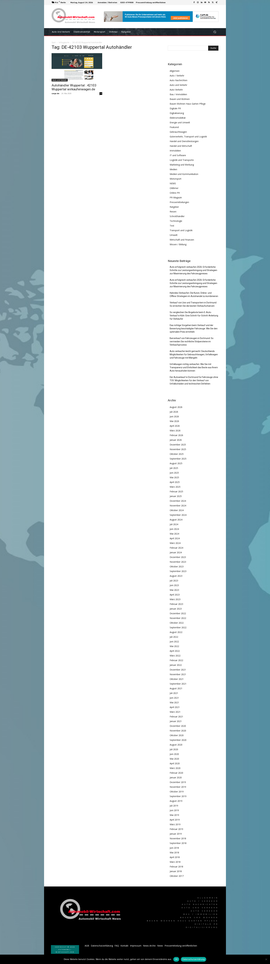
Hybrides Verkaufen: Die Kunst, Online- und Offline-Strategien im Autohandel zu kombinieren (194, 294)
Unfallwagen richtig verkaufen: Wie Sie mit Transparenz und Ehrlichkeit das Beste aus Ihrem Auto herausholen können (194, 367)
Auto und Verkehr (59, 80)
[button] (214, 32)
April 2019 (175, 819)
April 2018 (175, 857)
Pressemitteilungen (179, 202)
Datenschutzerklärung (193, 959)
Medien (173, 169)
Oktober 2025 (177, 453)
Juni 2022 (174, 641)
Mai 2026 (174, 421)
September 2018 (178, 843)
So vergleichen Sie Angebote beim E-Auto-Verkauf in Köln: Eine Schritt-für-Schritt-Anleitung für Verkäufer (194, 315)
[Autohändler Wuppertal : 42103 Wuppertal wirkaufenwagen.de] (77, 67)
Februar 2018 (176, 866)
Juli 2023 (174, 580)
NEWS (173, 183)
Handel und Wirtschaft (181, 145)
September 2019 (178, 796)
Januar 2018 (176, 871)
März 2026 (175, 430)
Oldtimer (174, 188)
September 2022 (178, 627)
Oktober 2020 (177, 735)
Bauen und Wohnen (180, 99)
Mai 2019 (174, 814)
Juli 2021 (174, 693)
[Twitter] (213, 2)
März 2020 (175, 768)
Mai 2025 (174, 477)
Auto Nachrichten (178, 80)
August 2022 (176, 632)
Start (54, 42)
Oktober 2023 (177, 566)
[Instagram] (198, 2)
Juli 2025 (174, 468)
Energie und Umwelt (180, 122)
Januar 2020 (176, 777)
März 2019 (175, 824)
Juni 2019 (174, 810)
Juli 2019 (174, 805)
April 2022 (175, 650)
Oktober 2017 (177, 875)
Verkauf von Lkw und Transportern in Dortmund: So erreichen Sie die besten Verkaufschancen (193, 304)
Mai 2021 (174, 702)
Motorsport (175, 178)
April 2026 (175, 425)
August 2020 (176, 744)
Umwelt (174, 234)
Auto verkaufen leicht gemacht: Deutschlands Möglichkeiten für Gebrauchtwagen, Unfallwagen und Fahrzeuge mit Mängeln (194, 354)
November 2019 (178, 786)
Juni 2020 (174, 754)
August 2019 (176, 800)
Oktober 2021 (177, 679)
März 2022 (175, 655)
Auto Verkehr (176, 89)
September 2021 (178, 683)
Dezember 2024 (178, 500)
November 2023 (178, 561)
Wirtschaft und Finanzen (182, 239)
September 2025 (178, 458)
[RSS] (209, 2)
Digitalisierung (177, 113)
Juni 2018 (174, 847)
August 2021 (176, 688)
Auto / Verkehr (177, 75)
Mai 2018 (174, 852)
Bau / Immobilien (178, 94)
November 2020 (178, 730)
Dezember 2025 (178, 444)
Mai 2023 (174, 589)
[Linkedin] (201, 2)
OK (176, 959)
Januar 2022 (176, 664)
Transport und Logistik (181, 230)
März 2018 (175, 861)
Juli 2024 (174, 524)
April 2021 (175, 707)
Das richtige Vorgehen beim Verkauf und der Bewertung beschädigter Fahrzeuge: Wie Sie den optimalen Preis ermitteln (194, 328)
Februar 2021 (176, 716)
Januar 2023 (176, 608)
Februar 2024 (176, 547)
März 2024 (175, 543)
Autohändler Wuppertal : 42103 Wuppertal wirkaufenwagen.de (74, 87)
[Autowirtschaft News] (74, 16)
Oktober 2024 (177, 510)
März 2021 (175, 711)
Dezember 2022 (178, 613)
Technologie (176, 220)
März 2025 (175, 486)
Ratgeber (174, 206)
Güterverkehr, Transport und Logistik (188, 136)
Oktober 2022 (177, 622)
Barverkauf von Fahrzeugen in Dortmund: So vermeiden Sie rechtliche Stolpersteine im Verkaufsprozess (191, 341)
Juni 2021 (174, 697)
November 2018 (178, 838)
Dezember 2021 (178, 669)
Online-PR (175, 192)
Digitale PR (175, 108)
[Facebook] (194, 2)
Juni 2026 (174, 416)
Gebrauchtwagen (178, 131)
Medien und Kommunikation (184, 174)
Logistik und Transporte (182, 159)
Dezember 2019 (178, 782)
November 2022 (178, 618)
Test (172, 225)
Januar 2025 (176, 496)
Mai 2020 (174, 758)
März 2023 (175, 599)
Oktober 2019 (177, 791)
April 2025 (175, 482)
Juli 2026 (174, 411)
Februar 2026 (176, 435)
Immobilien (175, 150)
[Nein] (266, 959)
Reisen (173, 211)
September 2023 (178, 571)
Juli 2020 (174, 749)
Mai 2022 (174, 646)
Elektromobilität (178, 117)
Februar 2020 (176, 772)
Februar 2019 (176, 829)
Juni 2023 (174, 585)
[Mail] (205, 2)
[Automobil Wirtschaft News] (91, 911)
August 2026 (176, 407)
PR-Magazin (176, 197)
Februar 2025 (176, 491)
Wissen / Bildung (178, 244)
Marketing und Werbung (182, 164)
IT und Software (178, 155)
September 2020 (178, 739)
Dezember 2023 (178, 557)
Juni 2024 (174, 528)
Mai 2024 (174, 533)
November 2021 (178, 674)
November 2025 (178, 449)
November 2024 (178, 505)
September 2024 (178, 514)
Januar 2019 (176, 833)
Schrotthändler (177, 216)
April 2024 (175, 538)
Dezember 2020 (178, 725)
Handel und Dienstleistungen (184, 141)
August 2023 (176, 575)
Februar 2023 (176, 603)
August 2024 (176, 519)
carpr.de (55, 93)
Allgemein (175, 70)
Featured (174, 127)
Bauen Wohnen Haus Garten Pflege (188, 103)
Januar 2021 (176, 721)
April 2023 (175, 594)
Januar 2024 (176, 552)
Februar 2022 (176, 660)
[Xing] (216, 2)
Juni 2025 (174, 472)
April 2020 (175, 763)
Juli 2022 (174, 636)
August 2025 (176, 463)
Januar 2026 (176, 439)
